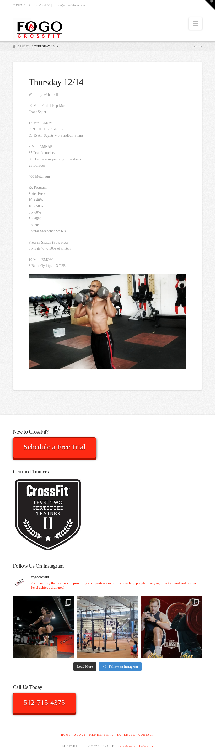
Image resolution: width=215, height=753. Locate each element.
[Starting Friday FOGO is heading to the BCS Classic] (171, 627)
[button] (195, 23)
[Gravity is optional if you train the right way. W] (43, 627)
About (80, 734)
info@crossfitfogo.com (71, 5)
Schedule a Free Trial (54, 447)
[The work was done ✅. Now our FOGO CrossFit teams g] (107, 627)
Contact (146, 734)
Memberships (101, 734)
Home (66, 734)
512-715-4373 (44, 702)
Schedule (126, 734)
